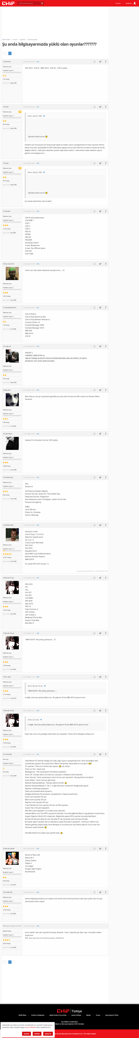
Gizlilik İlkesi (22, 1015)
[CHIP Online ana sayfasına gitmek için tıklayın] (8, 4)
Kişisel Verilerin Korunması (57, 1015)
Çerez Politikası (76, 1015)
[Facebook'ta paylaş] (105, 61)
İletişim (88, 1015)
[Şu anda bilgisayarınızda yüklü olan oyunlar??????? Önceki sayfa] (3, 53)
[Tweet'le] (100, 61)
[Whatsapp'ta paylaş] (94, 61)
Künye (98, 1015)
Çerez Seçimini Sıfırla (111, 1015)
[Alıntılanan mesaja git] (44, 116)
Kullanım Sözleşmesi (37, 1015)
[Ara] (42, 3)
